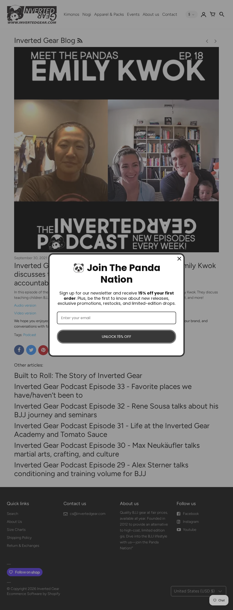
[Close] (179, 258)
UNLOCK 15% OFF (116, 336)
